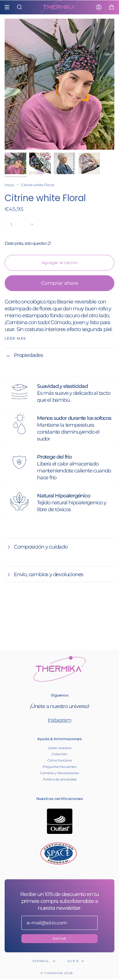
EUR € (73, 961)
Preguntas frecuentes (60, 767)
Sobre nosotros (59, 748)
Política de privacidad (59, 779)
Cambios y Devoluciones (59, 773)
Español (42, 961)
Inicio (9, 185)
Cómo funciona (59, 760)
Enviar (59, 938)
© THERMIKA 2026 (56, 973)
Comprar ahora (59, 283)
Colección (59, 754)
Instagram (59, 720)
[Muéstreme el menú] (9, 7)
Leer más (15, 338)
